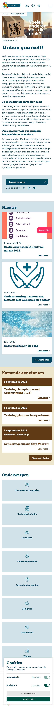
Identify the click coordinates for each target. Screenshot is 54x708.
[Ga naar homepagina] (11, 6)
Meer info (36, 677)
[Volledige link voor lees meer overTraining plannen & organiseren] (27, 414)
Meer (41, 360)
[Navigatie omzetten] (49, 6)
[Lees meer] (27, 490)
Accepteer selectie (28, 693)
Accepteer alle (28, 699)
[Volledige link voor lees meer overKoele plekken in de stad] (27, 333)
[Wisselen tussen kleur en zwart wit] (33, 6)
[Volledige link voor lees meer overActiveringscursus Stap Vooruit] (27, 439)
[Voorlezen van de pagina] (38, 5)
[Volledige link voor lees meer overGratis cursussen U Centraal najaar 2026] (27, 235)
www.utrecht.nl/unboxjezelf (19, 139)
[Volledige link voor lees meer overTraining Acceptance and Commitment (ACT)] (27, 389)
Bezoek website (17, 182)
